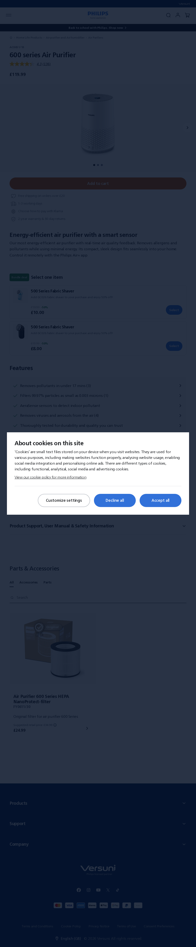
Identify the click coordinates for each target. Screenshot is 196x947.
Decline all (115, 500)
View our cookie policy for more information (50, 477)
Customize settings (64, 500)
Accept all (160, 500)
